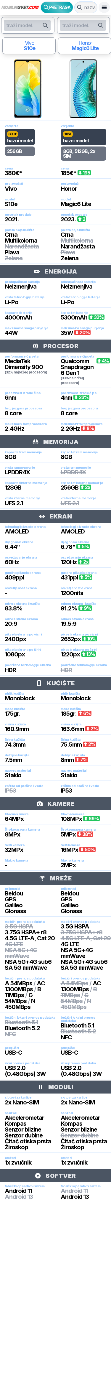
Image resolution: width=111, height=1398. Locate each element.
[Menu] (104, 7)
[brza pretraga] (80, 7)
